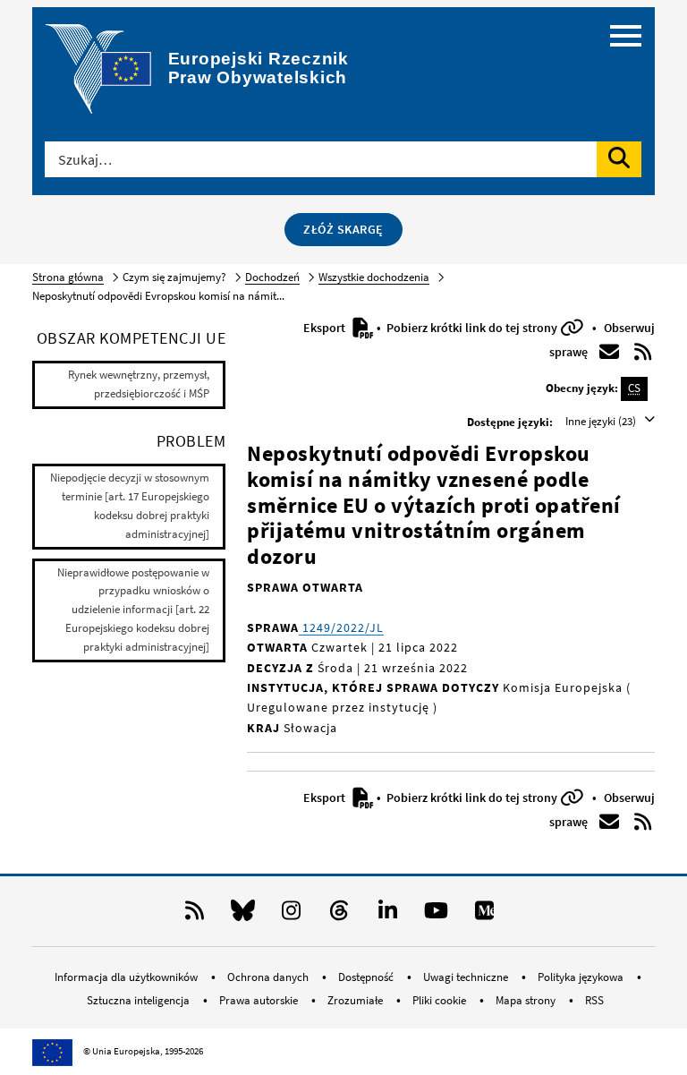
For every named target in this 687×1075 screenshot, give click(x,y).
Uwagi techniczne (467, 977)
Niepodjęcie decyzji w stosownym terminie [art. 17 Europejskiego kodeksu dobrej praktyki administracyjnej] (129, 505)
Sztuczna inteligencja (139, 1000)
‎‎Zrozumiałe (356, 1000)
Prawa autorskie (260, 1000)
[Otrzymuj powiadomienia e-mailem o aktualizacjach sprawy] (609, 352)
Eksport (325, 328)
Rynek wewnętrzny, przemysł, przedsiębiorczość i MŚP (138, 384)
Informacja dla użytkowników (127, 977)
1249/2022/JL (341, 627)
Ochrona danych (269, 977)
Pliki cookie (440, 1000)
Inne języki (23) (602, 421)
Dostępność (367, 977)
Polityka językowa (582, 977)
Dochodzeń (272, 277)
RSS (594, 1000)
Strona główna (68, 277)
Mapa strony (527, 1000)
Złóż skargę (343, 229)
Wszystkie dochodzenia (373, 277)
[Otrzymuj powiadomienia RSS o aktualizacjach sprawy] (643, 352)
